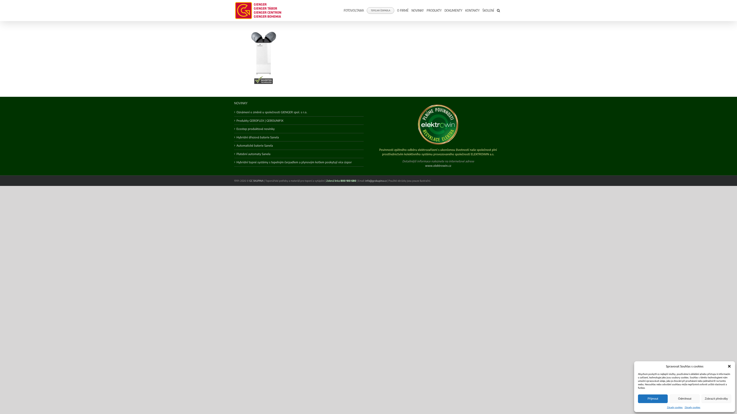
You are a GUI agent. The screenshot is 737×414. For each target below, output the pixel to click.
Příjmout (653, 398)
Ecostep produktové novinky (255, 129)
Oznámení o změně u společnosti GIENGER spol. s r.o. (271, 112)
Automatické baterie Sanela (254, 145)
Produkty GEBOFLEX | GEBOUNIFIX (259, 120)
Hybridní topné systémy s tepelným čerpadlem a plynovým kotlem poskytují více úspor (294, 162)
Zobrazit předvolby (716, 398)
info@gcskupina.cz (376, 180)
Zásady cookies (675, 407)
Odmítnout (684, 398)
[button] (729, 366)
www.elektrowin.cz (438, 165)
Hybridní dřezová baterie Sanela (257, 137)
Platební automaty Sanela (253, 154)
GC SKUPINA (256, 180)
